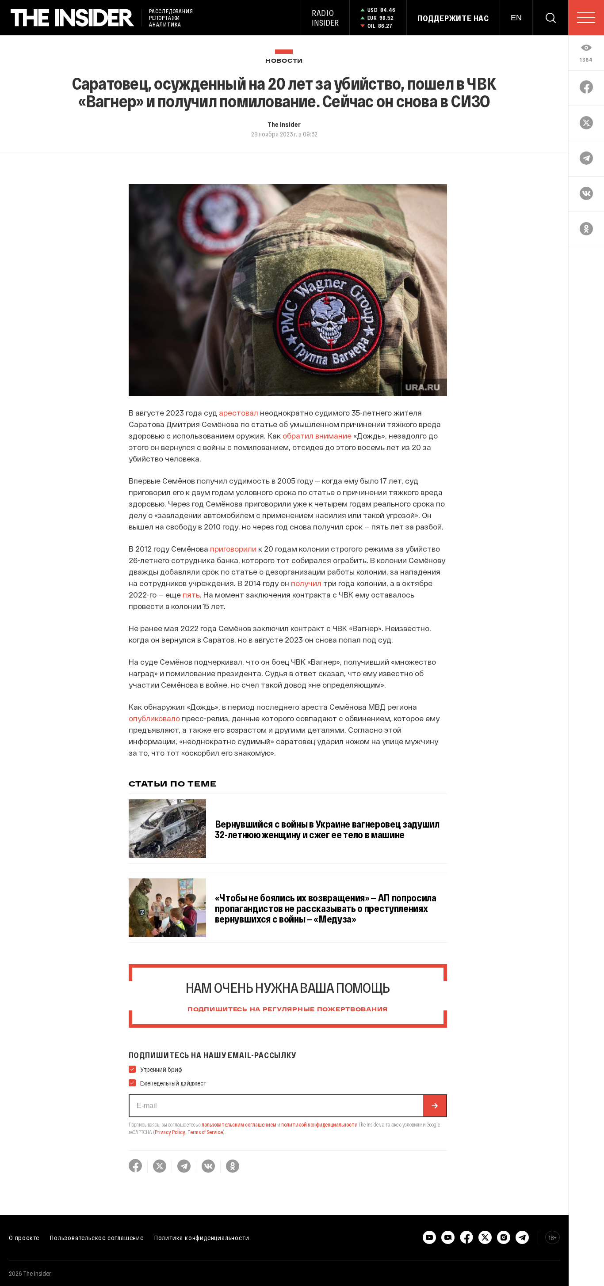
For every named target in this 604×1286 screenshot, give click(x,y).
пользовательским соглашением (239, 1124)
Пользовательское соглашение (97, 1237)
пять (191, 594)
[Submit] (434, 1105)
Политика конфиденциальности (201, 1237)
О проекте (24, 1237)
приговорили (233, 548)
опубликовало (154, 718)
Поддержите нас (453, 18)
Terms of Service (205, 1132)
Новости (284, 61)
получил (306, 583)
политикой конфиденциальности (319, 1124)
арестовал (238, 412)
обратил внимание (318, 435)
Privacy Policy (170, 1132)
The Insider (284, 124)
